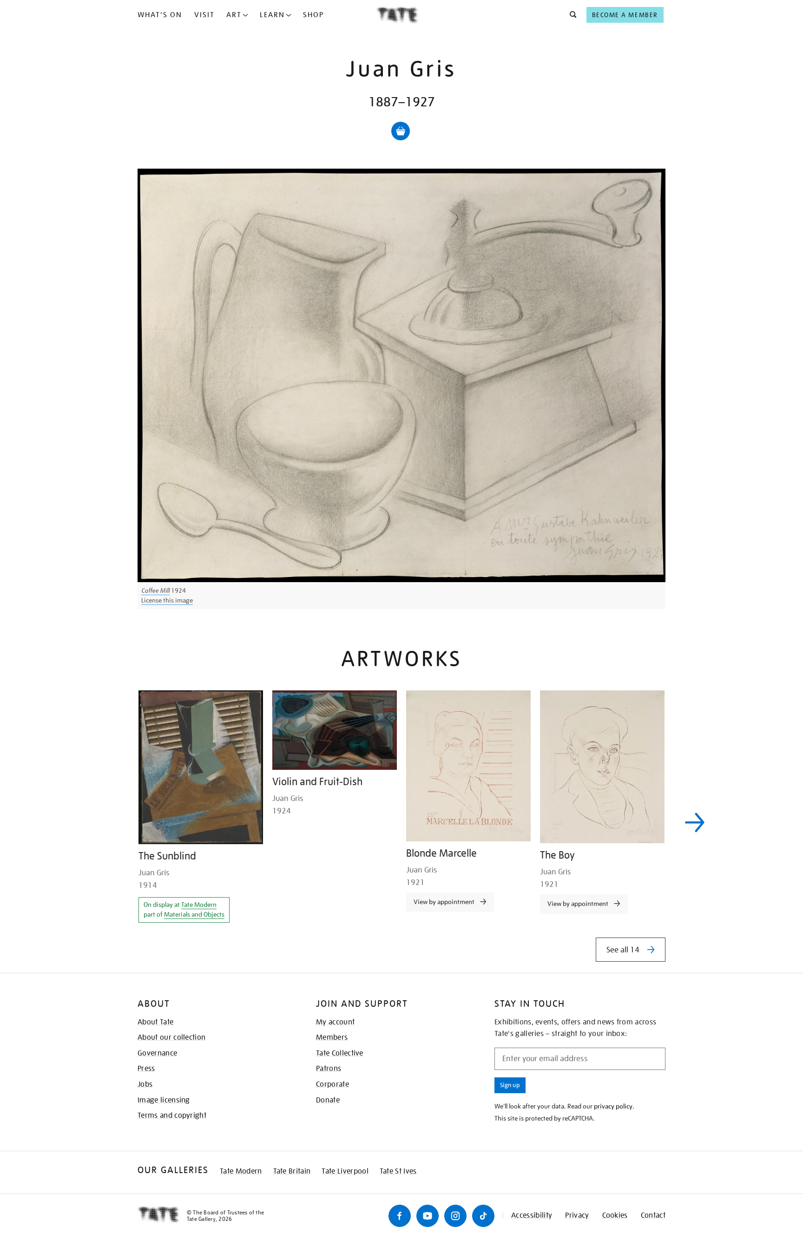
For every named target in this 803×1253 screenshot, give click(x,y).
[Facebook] (399, 1216)
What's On (160, 15)
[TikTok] (483, 1216)
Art (234, 15)
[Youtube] (427, 1216)
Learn (272, 15)
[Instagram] (455, 1216)
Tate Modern (199, 904)
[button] (570, 15)
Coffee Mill (155, 590)
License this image (167, 600)
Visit (204, 15)
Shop (313, 15)
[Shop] (400, 131)
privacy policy (613, 1106)
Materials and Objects (194, 914)
